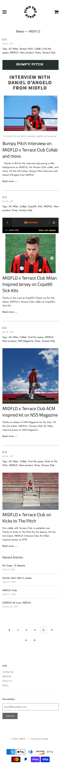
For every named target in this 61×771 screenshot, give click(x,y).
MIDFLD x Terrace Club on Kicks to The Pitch (26, 517)
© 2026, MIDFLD (18, 738)
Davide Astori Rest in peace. (17, 578)
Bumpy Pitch (26, 48)
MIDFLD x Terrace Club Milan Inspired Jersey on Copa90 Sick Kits (29, 284)
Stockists (6, 676)
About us (7, 681)
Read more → (9, 181)
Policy (5, 685)
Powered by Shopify (39, 738)
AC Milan (13, 48)
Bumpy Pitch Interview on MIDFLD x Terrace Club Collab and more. (30, 149)
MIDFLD (14, 52)
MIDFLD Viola (9, 590)
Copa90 (32, 206)
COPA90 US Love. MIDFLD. (17, 602)
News (20, 31)
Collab (37, 48)
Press (38, 52)
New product (27, 52)
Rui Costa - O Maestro (13, 565)
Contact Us (8, 672)
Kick (40, 206)
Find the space (35, 337)
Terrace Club (48, 52)
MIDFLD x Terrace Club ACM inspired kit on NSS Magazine (30, 411)
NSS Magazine (25, 341)
